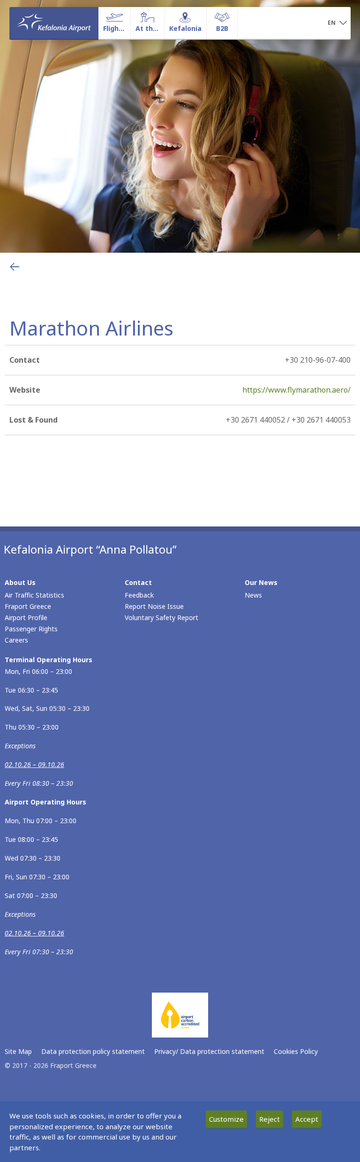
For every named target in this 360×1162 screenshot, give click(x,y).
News (253, 595)
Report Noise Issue (154, 606)
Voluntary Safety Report (161, 617)
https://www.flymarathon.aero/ (296, 390)
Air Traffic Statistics (34, 595)
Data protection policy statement (93, 1051)
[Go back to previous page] (14, 266)
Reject (269, 1119)
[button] (337, 23)
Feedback (139, 595)
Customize (226, 1119)
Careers (16, 640)
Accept (306, 1119)
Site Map (18, 1051)
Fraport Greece (28, 606)
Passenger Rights (31, 628)
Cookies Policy (296, 1051)
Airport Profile (26, 617)
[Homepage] (53, 23)
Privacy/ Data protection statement (209, 1051)
